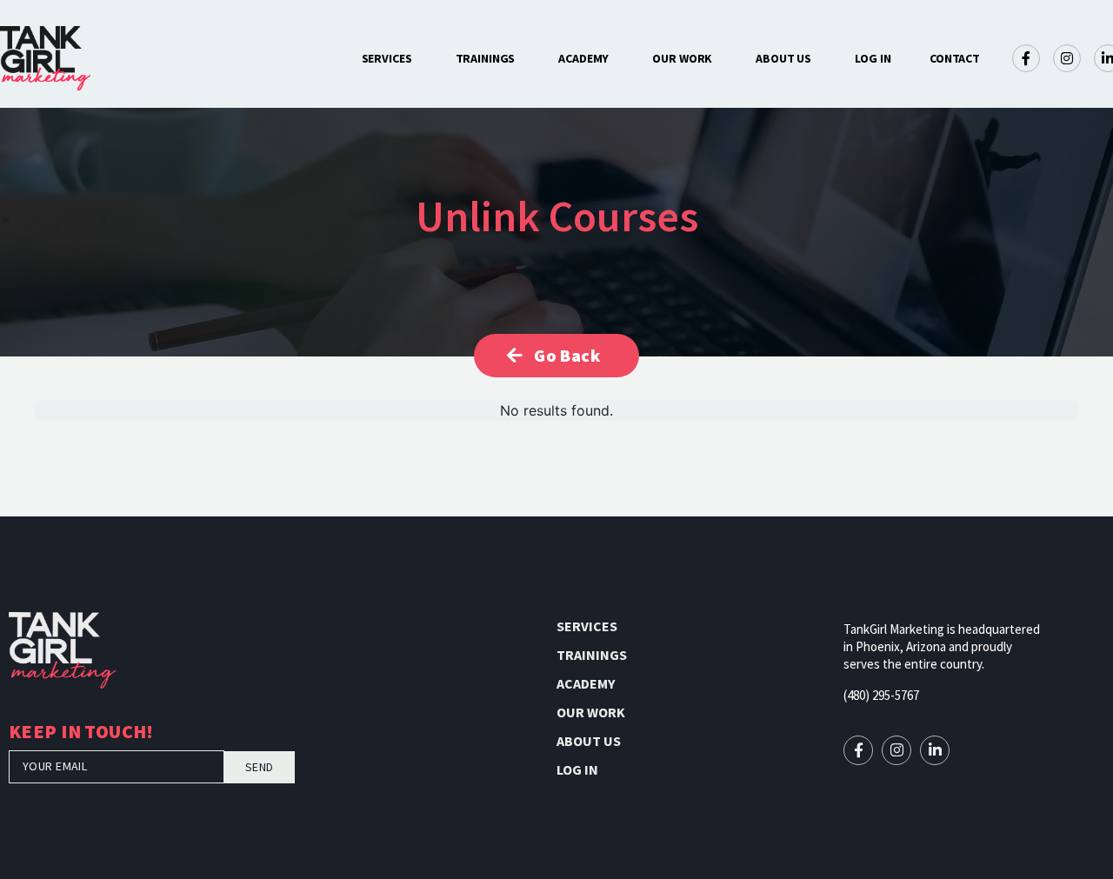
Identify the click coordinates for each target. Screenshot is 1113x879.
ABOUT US (783, 58)
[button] (954, 58)
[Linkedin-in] (935, 750)
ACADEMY (583, 58)
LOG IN (872, 58)
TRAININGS (486, 58)
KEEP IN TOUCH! (81, 733)
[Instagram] (1067, 58)
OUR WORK (682, 58)
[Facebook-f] (1026, 58)
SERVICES (387, 58)
